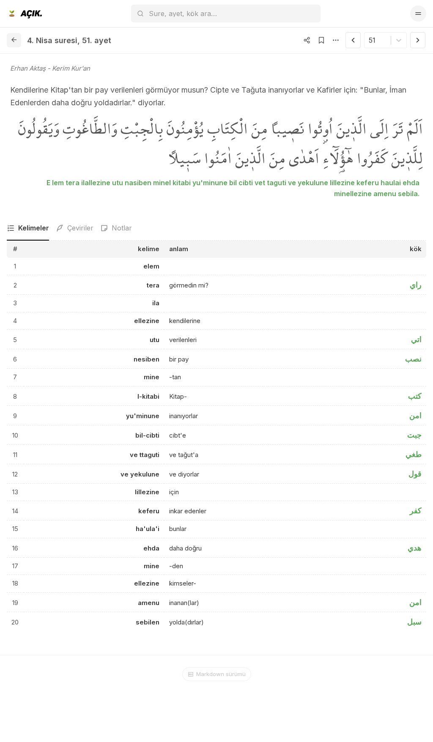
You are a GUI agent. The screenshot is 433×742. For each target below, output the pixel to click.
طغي (414, 454)
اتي (416, 339)
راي (416, 284)
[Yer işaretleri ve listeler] (321, 40)
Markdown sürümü (221, 674)
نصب (413, 358)
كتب (415, 396)
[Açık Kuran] (24, 13)
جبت (414, 434)
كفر (416, 510)
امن (415, 415)
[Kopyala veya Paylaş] (307, 40)
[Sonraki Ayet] (417, 40)
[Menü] (418, 13)
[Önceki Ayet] (353, 40)
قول (415, 473)
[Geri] (14, 40)
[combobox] (370, 40)
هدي (415, 547)
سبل (414, 621)
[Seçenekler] (336, 40)
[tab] (28, 228)
